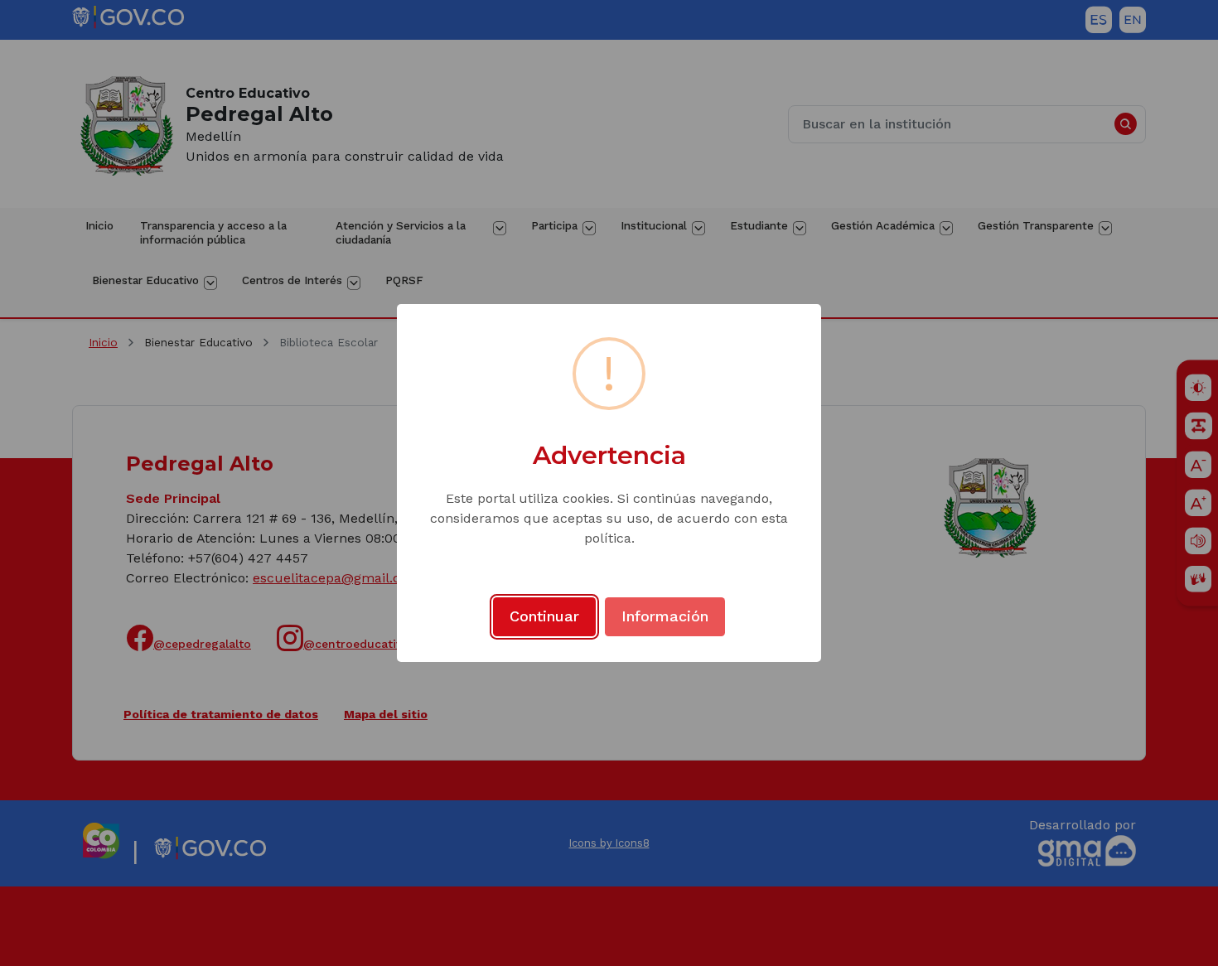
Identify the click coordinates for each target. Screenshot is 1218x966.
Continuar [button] (544, 616)
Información (664, 616)
